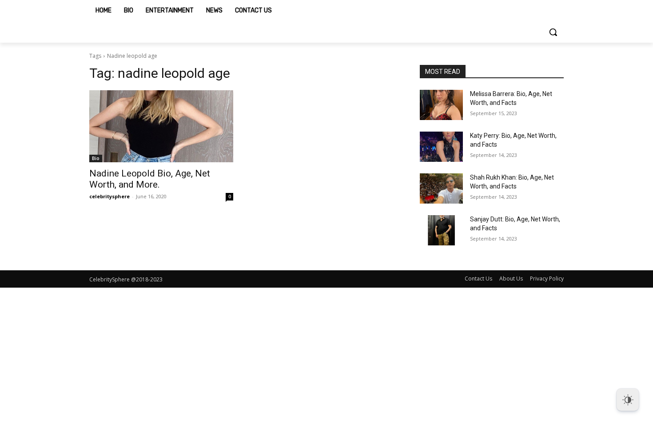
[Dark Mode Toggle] (628, 400)
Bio (96, 158)
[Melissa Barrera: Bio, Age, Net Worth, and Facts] (441, 105)
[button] (553, 32)
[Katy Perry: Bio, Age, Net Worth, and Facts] (441, 147)
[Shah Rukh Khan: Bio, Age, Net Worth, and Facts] (441, 188)
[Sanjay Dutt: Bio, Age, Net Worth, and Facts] (441, 230)
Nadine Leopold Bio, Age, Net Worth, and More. (149, 179)
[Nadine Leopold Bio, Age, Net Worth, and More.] (161, 126)
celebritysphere (109, 196)
